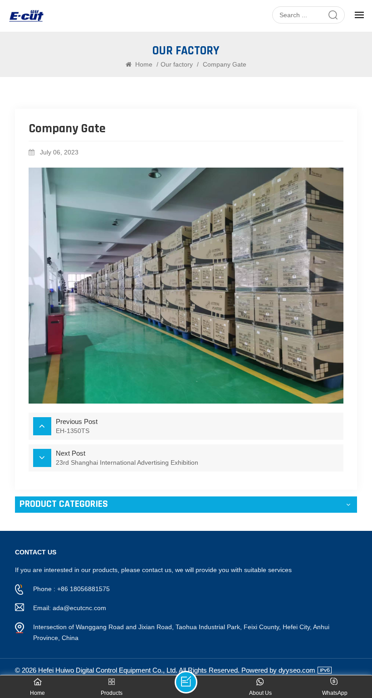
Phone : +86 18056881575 (71, 588)
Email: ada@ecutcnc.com (69, 607)
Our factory (177, 64)
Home (142, 64)
